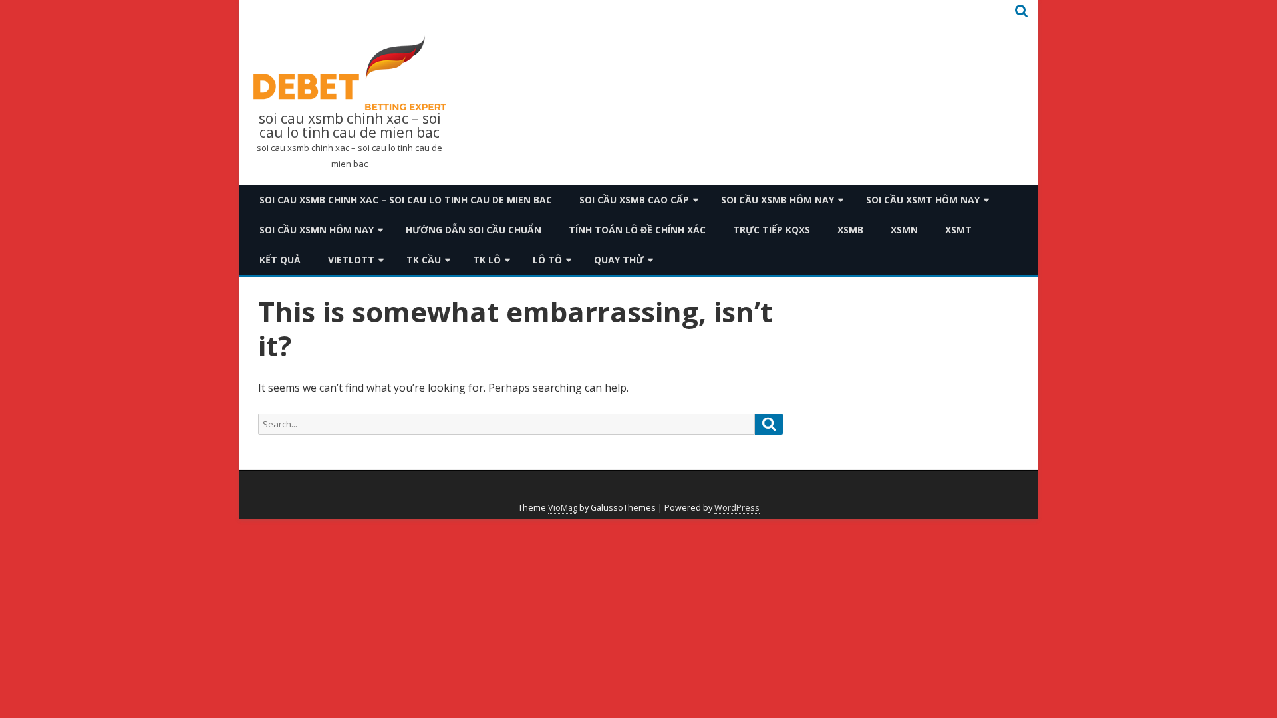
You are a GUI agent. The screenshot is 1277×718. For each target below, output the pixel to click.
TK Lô (487, 259)
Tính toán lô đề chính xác (637, 229)
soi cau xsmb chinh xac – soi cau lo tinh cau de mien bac (350, 126)
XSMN (904, 229)
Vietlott (351, 259)
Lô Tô (547, 259)
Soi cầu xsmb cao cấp (634, 199)
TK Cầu (423, 259)
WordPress (737, 507)
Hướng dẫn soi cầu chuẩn (473, 229)
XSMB (850, 229)
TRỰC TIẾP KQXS (771, 229)
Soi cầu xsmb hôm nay (777, 199)
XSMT (958, 229)
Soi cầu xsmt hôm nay (923, 199)
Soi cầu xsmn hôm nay (316, 229)
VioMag (562, 507)
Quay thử (619, 259)
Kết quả (280, 259)
